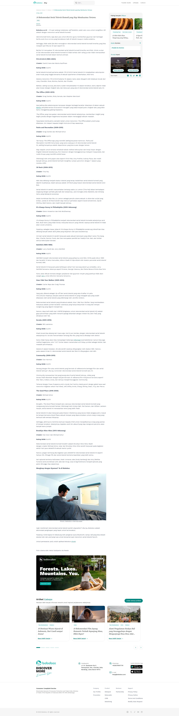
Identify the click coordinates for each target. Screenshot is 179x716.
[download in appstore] (137, 671)
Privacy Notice (133, 695)
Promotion (96, 695)
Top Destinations (43, 625)
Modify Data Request (135, 701)
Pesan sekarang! (118, 70)
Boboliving (108, 701)
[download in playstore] (137, 667)
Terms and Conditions (135, 698)
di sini (73, 541)
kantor (38, 107)
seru (43, 276)
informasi (77, 340)
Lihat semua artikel (133, 601)
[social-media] (128, 75)
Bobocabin (108, 695)
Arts (75, 625)
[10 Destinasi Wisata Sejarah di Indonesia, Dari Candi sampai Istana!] (52, 614)
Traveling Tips (116, 32)
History (52, 625)
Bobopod (108, 692)
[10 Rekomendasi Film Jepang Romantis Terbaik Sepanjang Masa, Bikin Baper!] (88, 614)
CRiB (106, 698)
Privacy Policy (132, 692)
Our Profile (97, 692)
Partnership (120, 692)
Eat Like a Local (127, 32)
